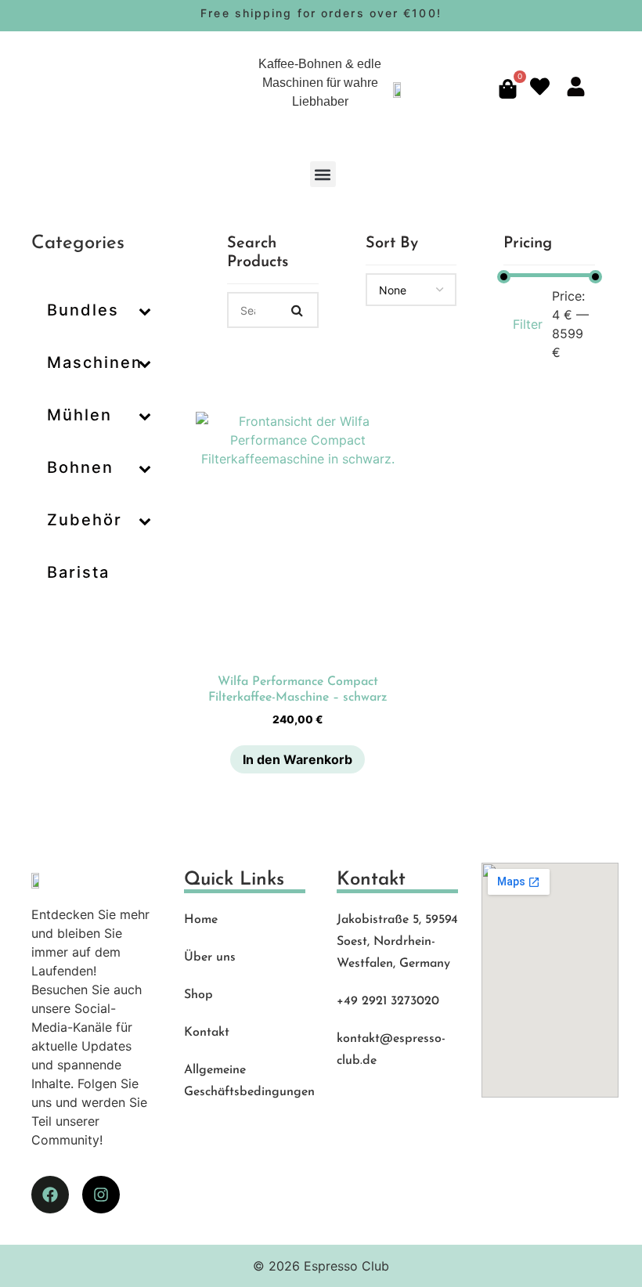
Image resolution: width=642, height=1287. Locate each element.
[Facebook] (50, 1194)
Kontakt (206, 1032)
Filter (528, 324)
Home (201, 920)
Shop (198, 995)
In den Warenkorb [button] (297, 759)
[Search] (297, 310)
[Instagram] (101, 1194)
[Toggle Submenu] (144, 310)
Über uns (210, 957)
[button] (323, 174)
